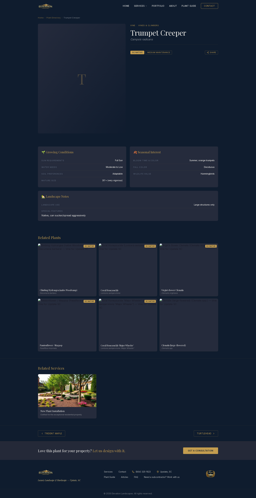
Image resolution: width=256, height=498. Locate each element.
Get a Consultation (200, 450)
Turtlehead (204, 433)
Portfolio (158, 6)
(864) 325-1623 (143, 471)
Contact (209, 6)
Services (139, 6)
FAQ (136, 477)
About (173, 6)
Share (213, 52)
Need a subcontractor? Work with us (162, 477)
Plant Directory (54, 18)
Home (126, 6)
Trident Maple (53, 433)
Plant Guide (189, 6)
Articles (124, 477)
